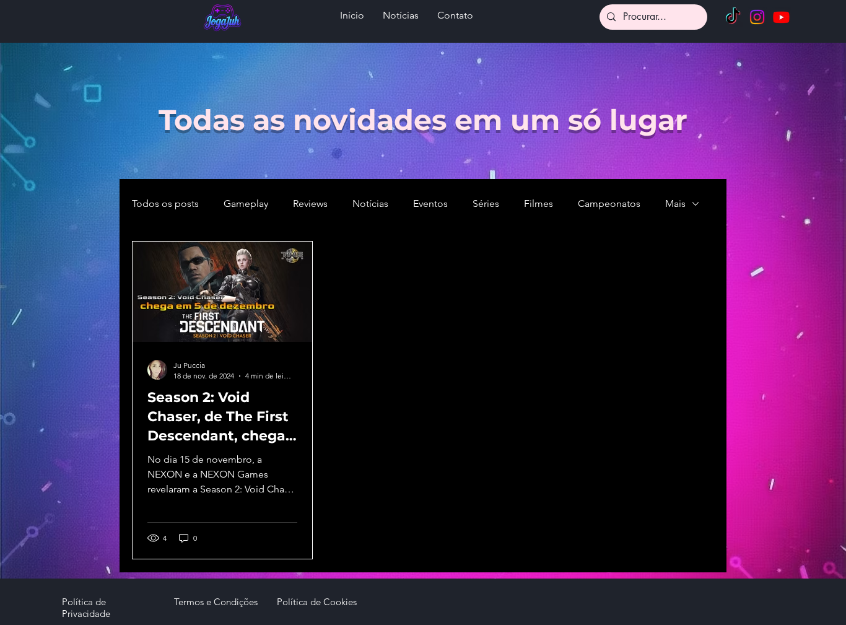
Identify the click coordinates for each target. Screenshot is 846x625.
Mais (675, 203)
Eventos (430, 203)
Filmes (538, 203)
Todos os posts (165, 203)
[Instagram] (757, 17)
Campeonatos (609, 203)
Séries (486, 203)
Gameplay (246, 203)
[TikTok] (733, 17)
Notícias (370, 203)
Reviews (310, 203)
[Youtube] (781, 17)
